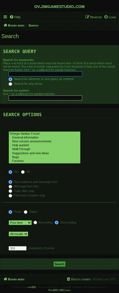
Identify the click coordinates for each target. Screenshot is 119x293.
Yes (16, 171)
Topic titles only (23, 191)
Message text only (25, 186)
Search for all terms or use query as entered (43, 79)
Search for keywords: (18, 60)
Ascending (45, 222)
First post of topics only (29, 195)
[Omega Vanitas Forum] (44, 134)
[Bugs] (44, 157)
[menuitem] (14, 17)
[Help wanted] (44, 145)
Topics (33, 211)
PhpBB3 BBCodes (59, 290)
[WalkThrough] (44, 149)
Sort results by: (14, 218)
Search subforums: (17, 168)
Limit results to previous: (21, 229)
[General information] (44, 138)
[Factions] (44, 161)
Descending (67, 222)
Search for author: (16, 90)
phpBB (32, 287)
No (27, 171)
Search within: (13, 178)
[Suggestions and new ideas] (44, 153)
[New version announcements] (44, 141)
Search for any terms (27, 83)
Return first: (12, 241)
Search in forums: (16, 123)
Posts (17, 211)
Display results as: (16, 208)
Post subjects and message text (35, 181)
